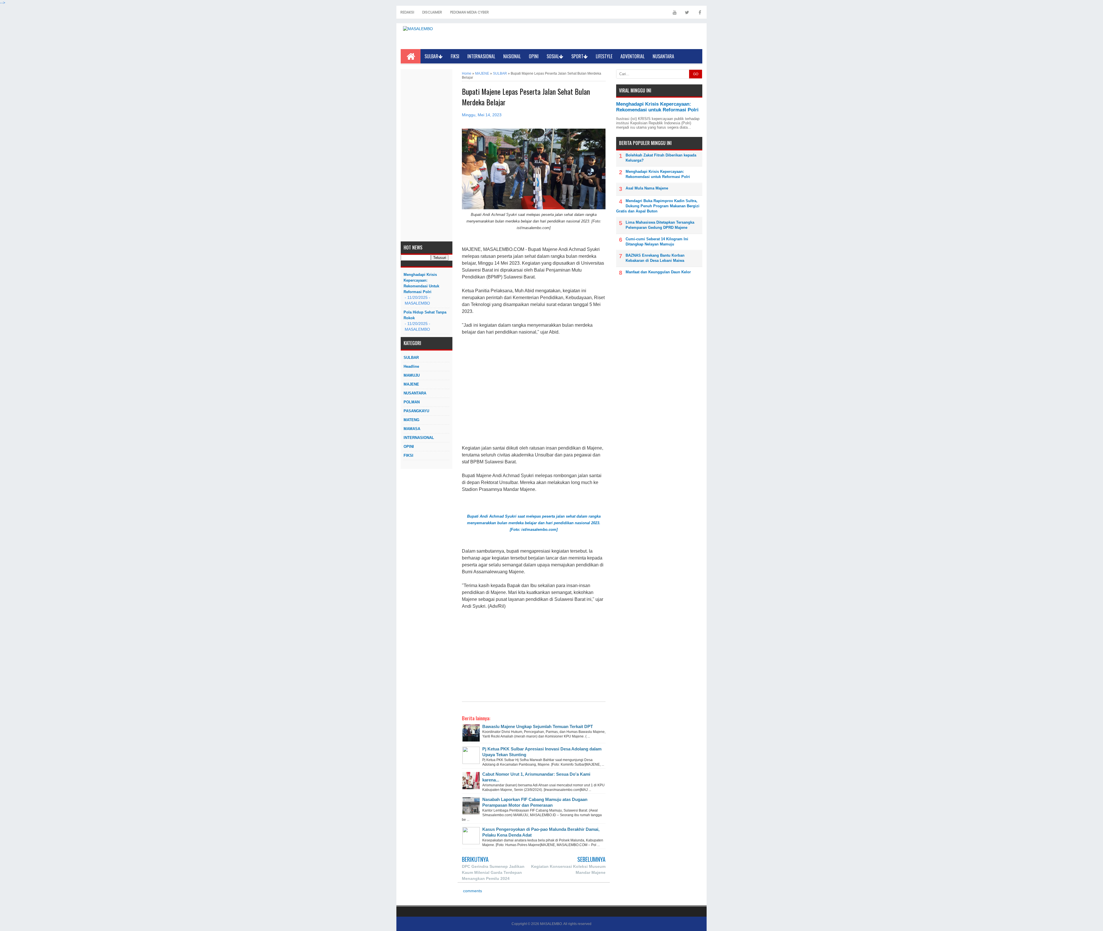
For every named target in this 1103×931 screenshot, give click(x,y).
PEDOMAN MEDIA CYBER (469, 12)
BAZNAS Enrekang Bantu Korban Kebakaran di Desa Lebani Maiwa (655, 258)
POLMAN (412, 402)
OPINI (534, 56)
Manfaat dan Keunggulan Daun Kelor (658, 272)
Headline (411, 366)
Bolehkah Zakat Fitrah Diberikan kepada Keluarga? (661, 157)
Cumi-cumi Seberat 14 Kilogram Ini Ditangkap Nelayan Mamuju (657, 241)
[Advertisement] (426, 155)
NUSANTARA (663, 56)
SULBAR (431, 56)
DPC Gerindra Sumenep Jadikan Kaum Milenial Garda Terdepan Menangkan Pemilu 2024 (493, 872)
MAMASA (412, 429)
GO (695, 74)
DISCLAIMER (432, 12)
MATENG (411, 420)
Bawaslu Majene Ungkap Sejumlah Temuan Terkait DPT (537, 726)
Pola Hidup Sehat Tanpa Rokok (425, 315)
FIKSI (455, 56)
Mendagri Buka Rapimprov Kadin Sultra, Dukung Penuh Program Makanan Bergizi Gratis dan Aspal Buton (657, 206)
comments (472, 891)
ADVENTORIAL (632, 56)
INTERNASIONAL (481, 56)
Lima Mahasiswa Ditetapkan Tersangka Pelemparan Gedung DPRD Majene (660, 225)
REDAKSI (407, 12)
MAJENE (411, 384)
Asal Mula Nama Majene (647, 188)
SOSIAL (553, 56)
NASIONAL (512, 56)
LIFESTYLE (604, 56)
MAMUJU (412, 375)
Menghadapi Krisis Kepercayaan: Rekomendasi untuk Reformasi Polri (421, 283)
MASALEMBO (551, 924)
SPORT (577, 56)
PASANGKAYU (416, 411)
